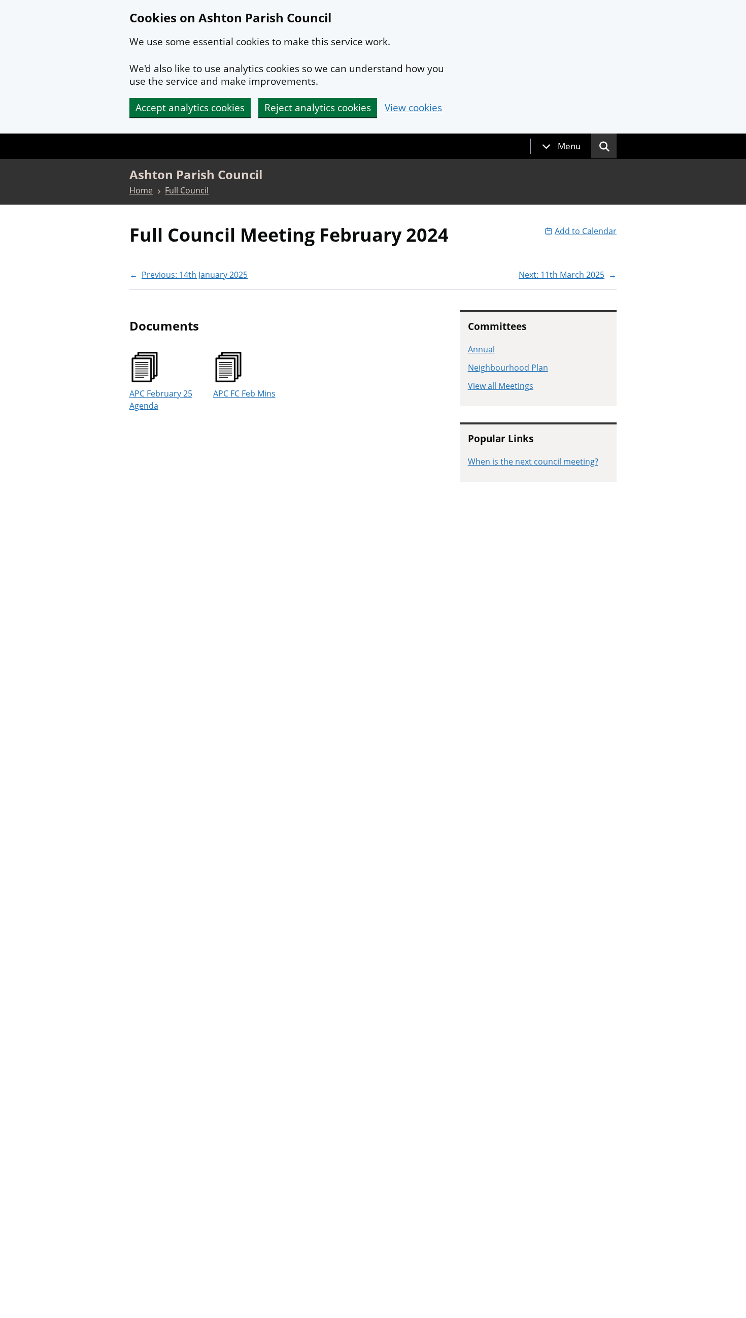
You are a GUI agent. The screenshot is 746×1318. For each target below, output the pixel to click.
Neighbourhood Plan (508, 367)
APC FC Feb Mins (244, 393)
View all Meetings (500, 385)
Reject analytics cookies (317, 107)
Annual (481, 349)
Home (141, 190)
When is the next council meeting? (533, 461)
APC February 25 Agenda (160, 399)
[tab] (561, 146)
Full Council (187, 190)
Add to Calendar (586, 231)
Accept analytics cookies (190, 107)
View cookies (413, 108)
